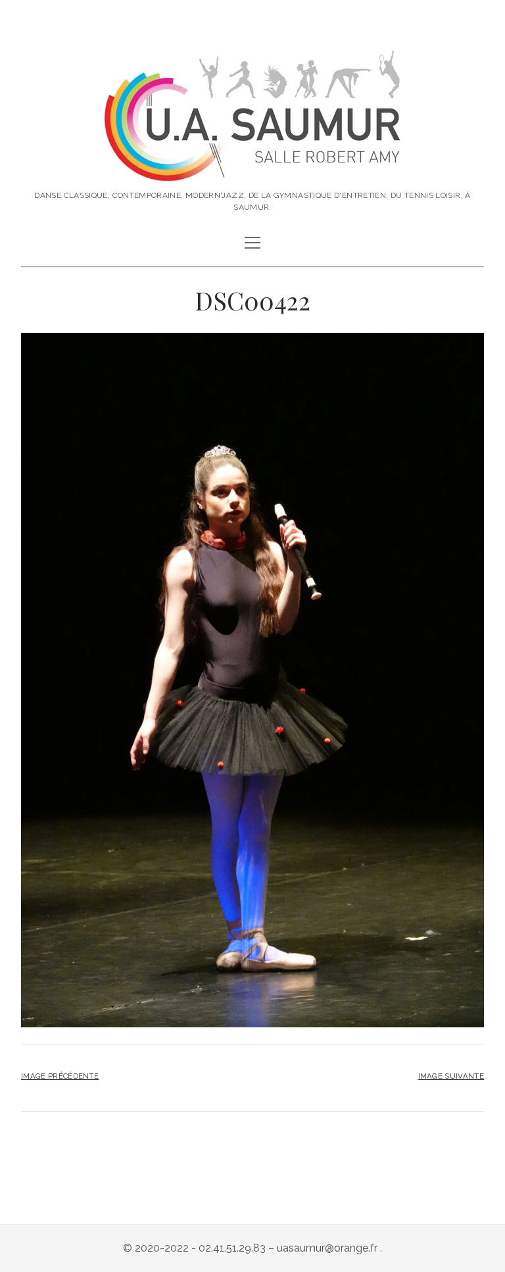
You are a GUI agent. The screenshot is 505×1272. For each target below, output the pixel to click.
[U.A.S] (252, 167)
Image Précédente (60, 1076)
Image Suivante (451, 1076)
